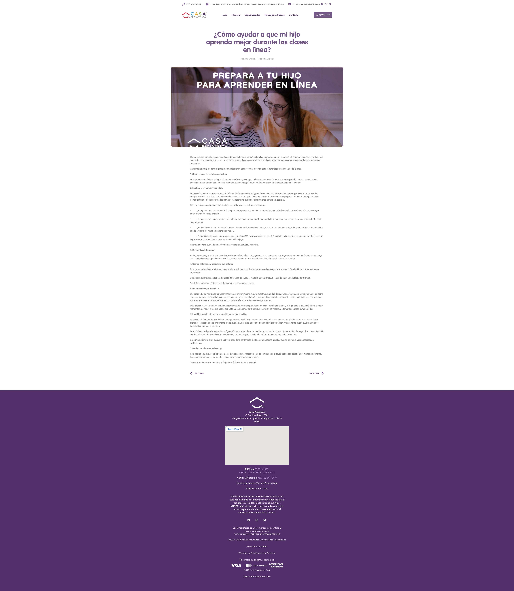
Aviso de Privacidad (257, 546)
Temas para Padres (274, 15)
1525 (264, 472)
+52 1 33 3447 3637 (267, 477)
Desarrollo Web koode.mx (257, 576)
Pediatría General (248, 59)
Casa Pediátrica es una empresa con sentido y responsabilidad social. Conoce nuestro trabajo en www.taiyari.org (257, 530)
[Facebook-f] (322, 4)
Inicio (224, 15)
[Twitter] (330, 4)
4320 (241, 472)
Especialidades (252, 15)
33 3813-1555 (261, 469)
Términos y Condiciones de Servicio (257, 553)
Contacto (293, 15)
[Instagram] (326, 4)
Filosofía (235, 15)
